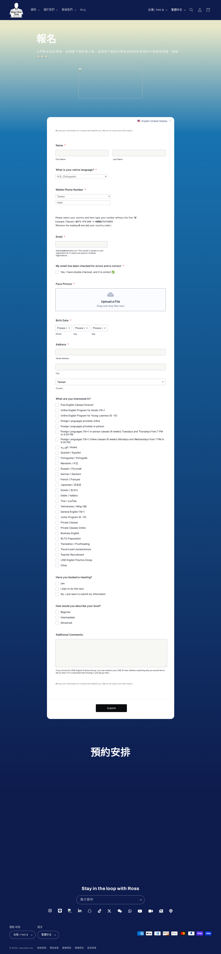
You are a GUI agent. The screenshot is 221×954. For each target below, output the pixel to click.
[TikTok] (99, 910)
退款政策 (41, 948)
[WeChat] (120, 910)
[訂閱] (140, 899)
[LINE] (60, 910)
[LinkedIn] (79, 910)
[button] (34, 10)
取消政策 (91, 948)
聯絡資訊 (79, 948)
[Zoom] (150, 911)
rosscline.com (25, 948)
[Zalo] (70, 910)
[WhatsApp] (130, 910)
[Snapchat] (90, 910)
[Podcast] (171, 911)
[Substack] (161, 911)
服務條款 (66, 948)
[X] (109, 910)
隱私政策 (54, 948)
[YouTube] (140, 911)
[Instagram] (50, 911)
